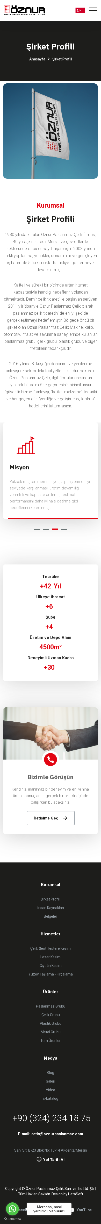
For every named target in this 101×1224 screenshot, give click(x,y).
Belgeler (50, 916)
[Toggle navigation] (93, 10)
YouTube (84, 1210)
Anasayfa (37, 59)
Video (50, 1090)
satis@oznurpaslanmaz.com (57, 1134)
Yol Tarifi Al (53, 1159)
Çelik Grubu (50, 1015)
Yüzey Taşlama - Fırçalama (50, 974)
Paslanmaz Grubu (50, 1006)
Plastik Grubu (50, 1023)
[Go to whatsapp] (12, 1208)
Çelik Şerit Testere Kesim (50, 948)
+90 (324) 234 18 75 (51, 1118)
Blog (50, 1073)
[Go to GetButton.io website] (12, 1218)
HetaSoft (75, 1194)
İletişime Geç (46, 818)
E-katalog (50, 1098)
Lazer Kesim (50, 957)
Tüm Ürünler (50, 1041)
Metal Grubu (51, 1032)
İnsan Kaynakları (50, 908)
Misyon (19, 467)
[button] (37, 529)
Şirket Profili (50, 899)
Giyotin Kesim (51, 966)
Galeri (50, 1081)
